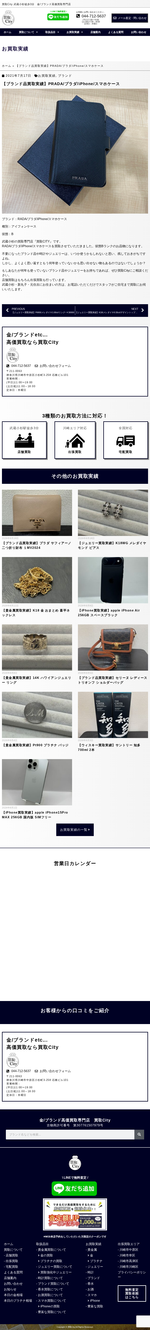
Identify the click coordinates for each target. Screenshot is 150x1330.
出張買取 (75, 452)
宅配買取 (125, 452)
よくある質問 (115, 32)
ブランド (65, 75)
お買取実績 (73, 32)
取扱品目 (50, 32)
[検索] (139, 1134)
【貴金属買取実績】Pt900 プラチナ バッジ (35, 745)
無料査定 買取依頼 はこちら (132, 1293)
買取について (26, 32)
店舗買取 (24, 452)
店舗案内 (95, 32)
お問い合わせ (138, 32)
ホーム (7, 32)
